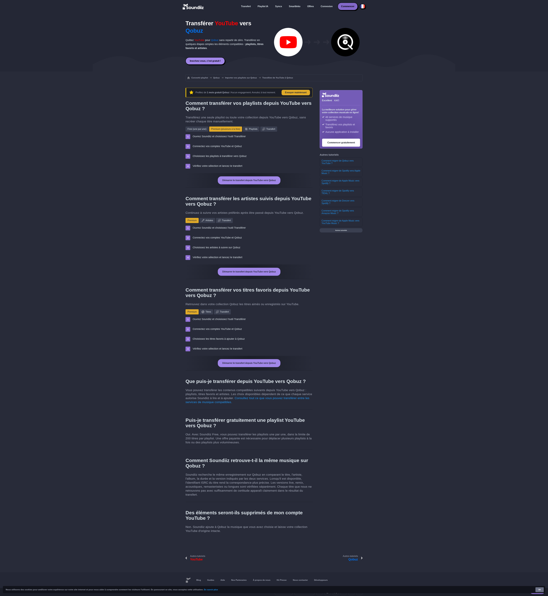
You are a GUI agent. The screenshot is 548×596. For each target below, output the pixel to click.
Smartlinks (294, 6)
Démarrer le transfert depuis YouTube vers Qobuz (249, 180)
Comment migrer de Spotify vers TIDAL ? (338, 191)
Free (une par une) (197, 129)
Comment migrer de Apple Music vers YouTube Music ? (340, 221)
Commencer (347, 6)
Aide (222, 580)
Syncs (278, 6)
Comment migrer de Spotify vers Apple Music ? (341, 171)
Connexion (327, 6)
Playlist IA (263, 6)
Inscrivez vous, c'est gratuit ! (205, 61)
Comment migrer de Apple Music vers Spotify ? (340, 181)
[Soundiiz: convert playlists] (188, 580)
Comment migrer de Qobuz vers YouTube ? (338, 161)
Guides (210, 580)
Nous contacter (300, 580)
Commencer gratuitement (341, 142)
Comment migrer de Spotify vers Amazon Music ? (338, 211)
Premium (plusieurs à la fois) (225, 129)
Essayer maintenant (296, 92)
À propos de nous (261, 580)
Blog (198, 580)
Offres (310, 6)
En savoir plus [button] (211, 589)
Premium (192, 220)
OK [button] (539, 590)
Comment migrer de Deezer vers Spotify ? (338, 201)
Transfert (246, 6)
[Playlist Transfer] (193, 6)
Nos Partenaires (239, 580)
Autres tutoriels (341, 230)
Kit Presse (282, 580)
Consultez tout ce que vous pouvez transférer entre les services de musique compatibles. (247, 400)
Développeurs (321, 580)
